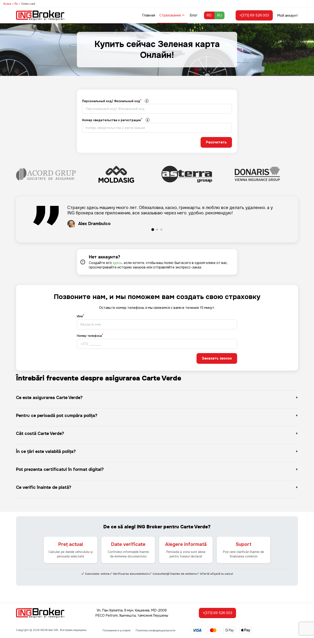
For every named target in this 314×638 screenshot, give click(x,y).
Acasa (7, 3)
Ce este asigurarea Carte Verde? (49, 397)
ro (209, 15)
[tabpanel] (157, 216)
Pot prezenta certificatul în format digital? (60, 469)
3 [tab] (161, 230)
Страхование (170, 15)
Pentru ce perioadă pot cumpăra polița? (56, 415)
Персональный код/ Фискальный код (111, 101)
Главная (148, 15)
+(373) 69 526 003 (254, 15)
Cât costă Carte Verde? (40, 433)
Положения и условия (117, 630)
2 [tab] (157, 230)
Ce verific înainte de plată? (43, 487)
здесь (117, 263)
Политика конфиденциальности (155, 630)
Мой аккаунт (287, 15)
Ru (16, 3)
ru (219, 15)
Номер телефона (89, 336)
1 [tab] (153, 230)
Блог (194, 15)
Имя (80, 316)
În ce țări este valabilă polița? (46, 451)
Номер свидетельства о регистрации (111, 120)
